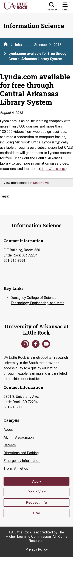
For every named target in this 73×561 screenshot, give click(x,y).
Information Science (31, 45)
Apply (36, 481)
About (8, 429)
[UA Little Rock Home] (6, 44)
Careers (10, 445)
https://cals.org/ (52, 169)
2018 (57, 45)
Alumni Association (19, 437)
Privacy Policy (37, 549)
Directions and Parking (21, 453)
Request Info (36, 502)
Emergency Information (22, 461)
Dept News (41, 183)
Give (36, 513)
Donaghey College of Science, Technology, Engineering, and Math (37, 300)
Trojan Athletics (16, 468)
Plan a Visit (37, 492)
